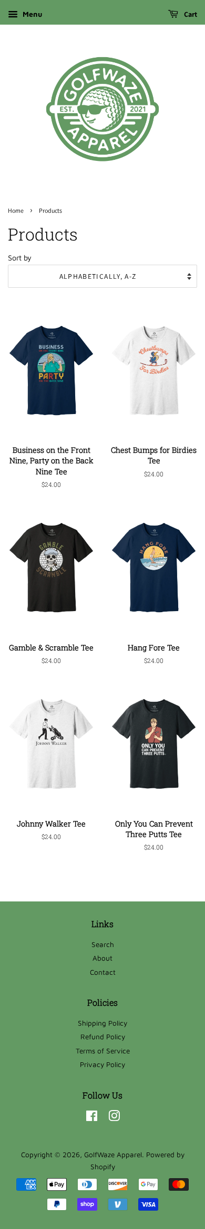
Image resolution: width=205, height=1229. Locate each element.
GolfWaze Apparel (113, 1154)
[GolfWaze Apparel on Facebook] (92, 1118)
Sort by (20, 257)
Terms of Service (103, 1051)
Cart (189, 14)
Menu (31, 13)
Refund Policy (102, 1036)
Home (16, 210)
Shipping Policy (102, 1023)
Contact (103, 972)
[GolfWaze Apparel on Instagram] (114, 1118)
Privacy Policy (102, 1064)
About (102, 958)
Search (102, 944)
